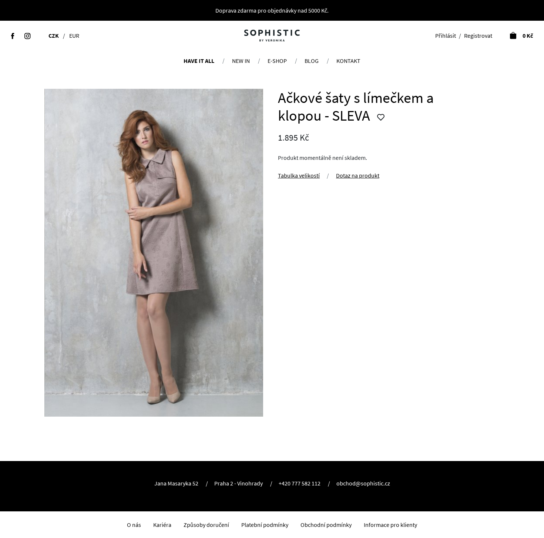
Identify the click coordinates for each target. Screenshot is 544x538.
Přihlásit (300, 274)
